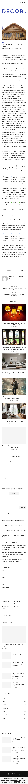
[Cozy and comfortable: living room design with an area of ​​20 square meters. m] (14, 411)
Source (3, 264)
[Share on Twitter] (19, 270)
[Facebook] (15, 2)
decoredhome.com (8, 48)
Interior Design (5, 587)
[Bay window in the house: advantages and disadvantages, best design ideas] (14, 337)
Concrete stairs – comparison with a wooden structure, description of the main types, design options (14, 547)
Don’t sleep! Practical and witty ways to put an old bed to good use (19, 675)
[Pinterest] (20, 2)
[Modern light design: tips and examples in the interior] (14, 435)
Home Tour (4, 580)
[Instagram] (18, 2)
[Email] (24, 2)
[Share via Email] (22, 270)
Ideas (3, 584)
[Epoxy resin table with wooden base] (14, 634)
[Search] (26, 2)
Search (3, 505)
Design (3, 577)
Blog (3, 570)
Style (3, 591)
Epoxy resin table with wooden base (10, 517)
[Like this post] (16, 270)
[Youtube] (22, 2)
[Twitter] (17, 2)
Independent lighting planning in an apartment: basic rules (18, 654)
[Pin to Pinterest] (21, 270)
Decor (3, 574)
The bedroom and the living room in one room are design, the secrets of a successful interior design (14, 554)
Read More (23, 782)
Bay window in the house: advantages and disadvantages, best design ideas (18, 665)
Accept (17, 782)
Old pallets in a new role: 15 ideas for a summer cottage (19, 684)
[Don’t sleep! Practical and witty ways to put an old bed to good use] (6, 676)
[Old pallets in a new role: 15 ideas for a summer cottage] (6, 685)
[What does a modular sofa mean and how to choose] (14, 361)
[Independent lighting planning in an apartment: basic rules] (14, 312)
